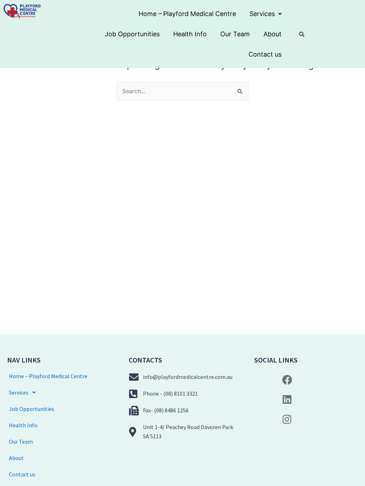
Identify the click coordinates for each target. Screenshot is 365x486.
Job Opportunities (132, 34)
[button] (265, 14)
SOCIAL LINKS (276, 359)
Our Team (235, 34)
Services (262, 13)
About (272, 34)
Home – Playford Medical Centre (187, 13)
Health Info (190, 34)
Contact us (265, 54)
